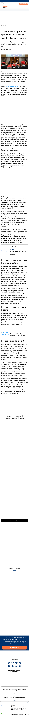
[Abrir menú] (2, 4)
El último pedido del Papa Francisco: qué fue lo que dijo (17, 334)
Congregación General (12, 86)
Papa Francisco (17, 416)
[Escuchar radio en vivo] (2, 7)
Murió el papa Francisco (11, 418)
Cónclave (9, 416)
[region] (14, 20)
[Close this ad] (28, 715)
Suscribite (14, 648)
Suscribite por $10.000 (24, 3)
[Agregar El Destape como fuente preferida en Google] (14, 52)
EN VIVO (26, 6)
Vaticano (22, 418)
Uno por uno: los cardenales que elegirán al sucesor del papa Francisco (18, 253)
